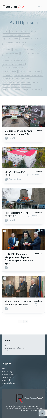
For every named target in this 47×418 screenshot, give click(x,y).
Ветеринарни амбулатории (16, 35)
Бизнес (23, 31)
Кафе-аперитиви (10, 53)
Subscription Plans (8, 374)
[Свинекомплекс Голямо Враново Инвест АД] (23, 116)
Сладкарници (23, 82)
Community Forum (8, 383)
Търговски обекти (11, 89)
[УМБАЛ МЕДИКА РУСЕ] (23, 157)
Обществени (25, 71)
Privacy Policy (7, 380)
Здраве (6, 49)
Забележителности (12, 46)
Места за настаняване (13, 64)
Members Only (7, 372)
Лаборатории (9, 57)
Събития (15, 86)
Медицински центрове (14, 60)
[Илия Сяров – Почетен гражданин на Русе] (23, 286)
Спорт (36, 82)
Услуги (26, 89)
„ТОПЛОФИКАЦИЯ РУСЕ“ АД (16, 214)
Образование (9, 71)
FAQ (3, 369)
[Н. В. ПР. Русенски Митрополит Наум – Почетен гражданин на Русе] (23, 239)
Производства (22, 78)
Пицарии (7, 75)
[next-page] (26, 321)
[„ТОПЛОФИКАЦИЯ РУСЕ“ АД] (23, 198)
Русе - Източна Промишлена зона (34, 216)
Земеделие (29, 49)
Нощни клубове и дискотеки (17, 68)
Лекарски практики (28, 57)
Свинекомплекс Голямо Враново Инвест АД (18, 132)
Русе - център (36, 304)
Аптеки (14, 31)
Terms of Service (7, 377)
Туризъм (26, 86)
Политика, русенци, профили (29, 75)
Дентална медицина (31, 38)
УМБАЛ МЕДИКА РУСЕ (15, 173)
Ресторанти (8, 82)
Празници (8, 78)
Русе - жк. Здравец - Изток (34, 175)
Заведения (29, 46)
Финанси (36, 89)
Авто (5, 31)
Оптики (37, 71)
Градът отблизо (10, 38)
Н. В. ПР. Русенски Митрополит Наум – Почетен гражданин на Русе (19, 258)
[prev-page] (20, 321)
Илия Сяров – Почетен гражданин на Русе (18, 303)
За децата (8, 42)
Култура (25, 53)
